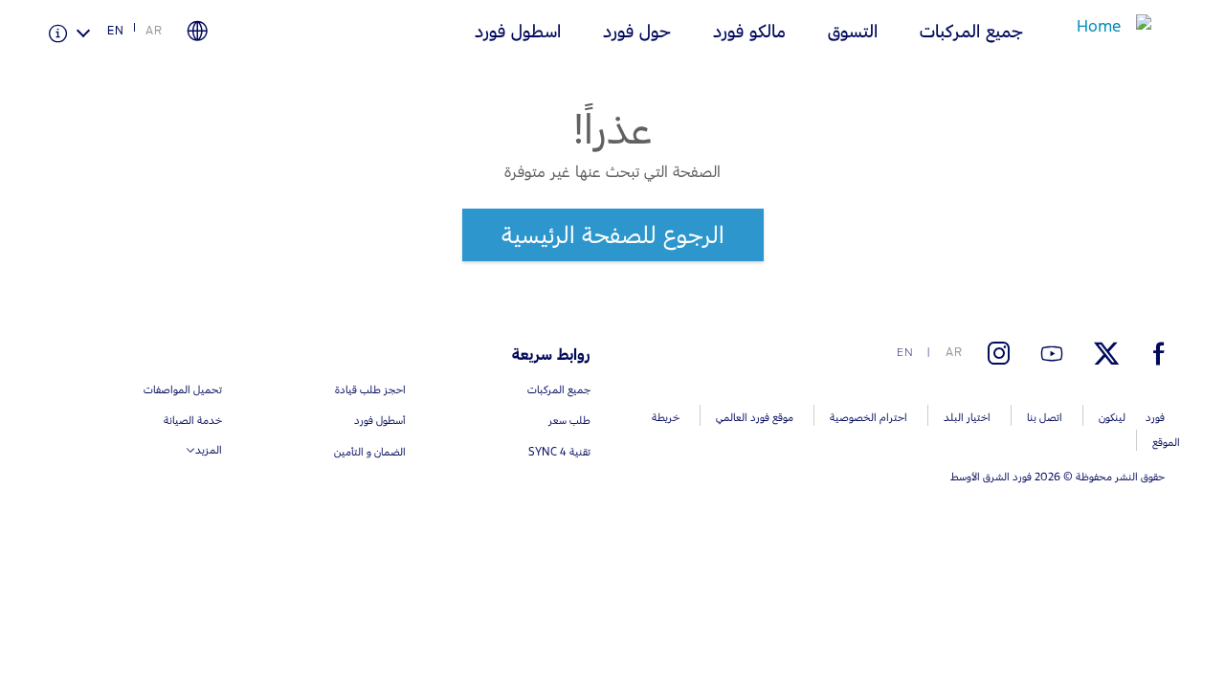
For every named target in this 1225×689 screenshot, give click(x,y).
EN (115, 30)
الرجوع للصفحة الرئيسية (612, 234)
